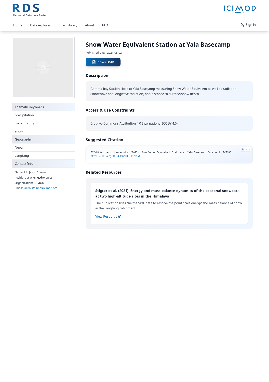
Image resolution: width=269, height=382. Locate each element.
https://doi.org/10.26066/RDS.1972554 (115, 156)
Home (17, 25)
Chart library (67, 25)
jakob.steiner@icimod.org (41, 188)
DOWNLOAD (105, 62)
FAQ (105, 25)
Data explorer (40, 25)
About (89, 25)
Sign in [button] (251, 24)
